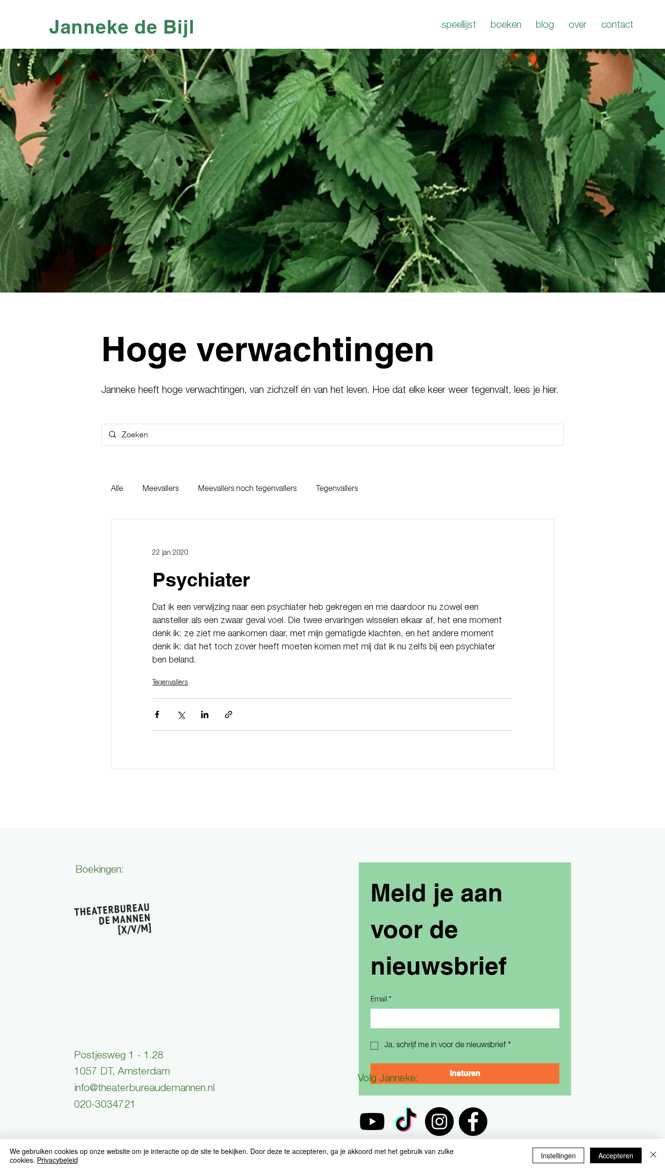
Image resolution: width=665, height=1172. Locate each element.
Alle (117, 489)
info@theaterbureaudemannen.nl (144, 1089)
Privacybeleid (57, 1160)
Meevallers (161, 489)
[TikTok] (405, 1121)
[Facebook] (473, 1121)
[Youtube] (372, 1121)
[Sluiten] (653, 1155)
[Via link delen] (228, 714)
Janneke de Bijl (122, 26)
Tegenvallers (337, 489)
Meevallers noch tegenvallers (247, 489)
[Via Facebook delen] (157, 714)
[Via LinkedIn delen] (204, 714)
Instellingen (558, 1155)
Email (380, 999)
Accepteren (615, 1155)
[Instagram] (439, 1121)
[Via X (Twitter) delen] (180, 714)
